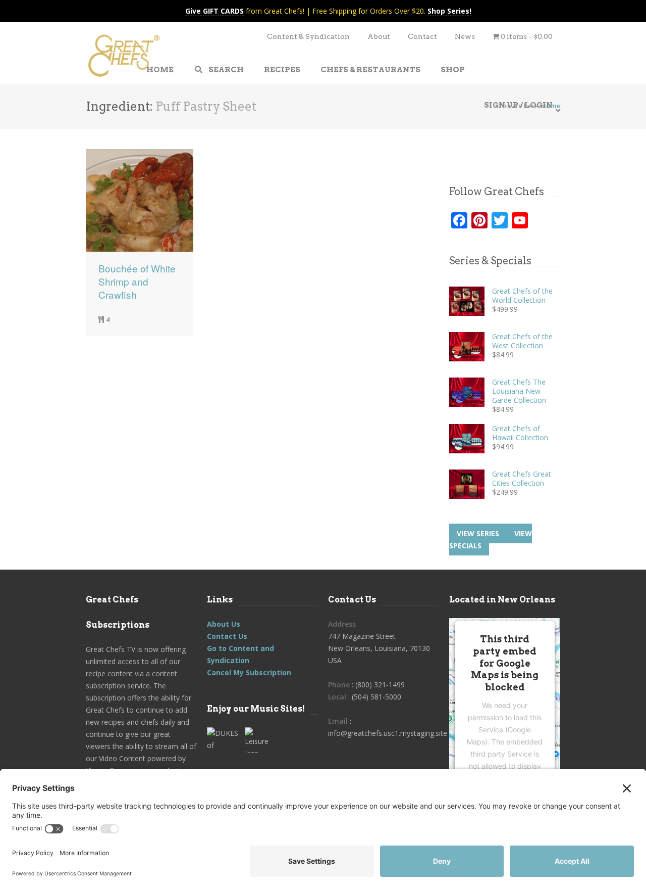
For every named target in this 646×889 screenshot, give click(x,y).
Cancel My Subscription (249, 672)
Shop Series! (449, 11)
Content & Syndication (308, 36)
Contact (422, 36)
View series (478, 533)
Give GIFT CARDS (214, 11)
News (465, 36)
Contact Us (227, 636)
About (378, 36)
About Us (223, 624)
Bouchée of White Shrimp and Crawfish (137, 281)
